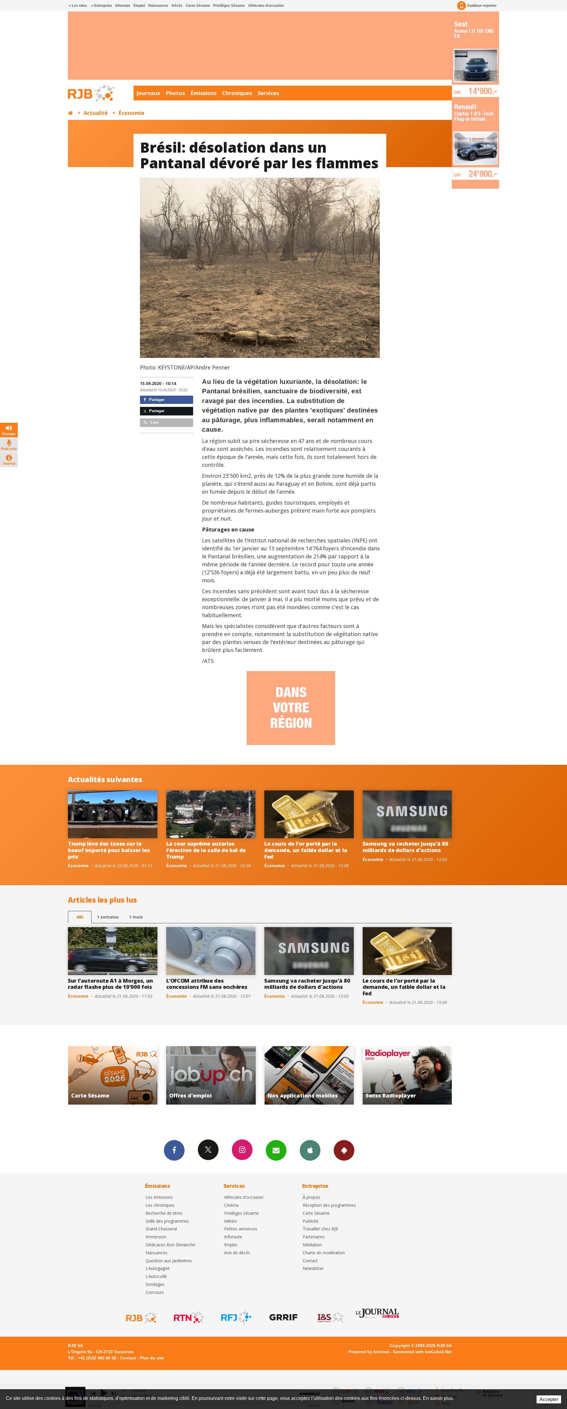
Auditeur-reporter (482, 6)
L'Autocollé (156, 1276)
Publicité (311, 1221)
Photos (175, 93)
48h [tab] (80, 917)
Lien (154, 422)
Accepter (549, 1399)
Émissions (203, 93)
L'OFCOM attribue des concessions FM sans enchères (206, 984)
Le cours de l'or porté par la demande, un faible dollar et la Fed (305, 850)
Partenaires (314, 1237)
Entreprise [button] (102, 6)
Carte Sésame (198, 6)
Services (268, 93)
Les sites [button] (79, 6)
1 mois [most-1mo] (136, 917)
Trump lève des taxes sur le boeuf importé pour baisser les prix (109, 850)
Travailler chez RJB (320, 1229)
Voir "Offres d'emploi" (103, 1075)
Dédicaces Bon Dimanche (170, 1244)
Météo (230, 1221)
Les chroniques (160, 1205)
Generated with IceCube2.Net (422, 1351)
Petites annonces (240, 1229)
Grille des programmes (167, 1221)
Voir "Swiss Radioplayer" (300, 1075)
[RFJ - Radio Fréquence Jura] (235, 1317)
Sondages (155, 1284)
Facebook (174, 1150)
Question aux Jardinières (169, 1260)
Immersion (156, 1237)
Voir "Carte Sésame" (398, 1075)
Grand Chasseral (161, 1229)
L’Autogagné (158, 1268)
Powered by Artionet (368, 1351)
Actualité (96, 112)
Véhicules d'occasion (266, 6)
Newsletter (313, 1268)
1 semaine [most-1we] (108, 917)
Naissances (158, 6)
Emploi (139, 6)
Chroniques (237, 93)
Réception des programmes (329, 1205)
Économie (131, 112)
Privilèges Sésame (229, 6)
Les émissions (159, 1197)
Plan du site (152, 1358)
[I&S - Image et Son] (330, 1317)
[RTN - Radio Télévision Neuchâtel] (188, 1317)
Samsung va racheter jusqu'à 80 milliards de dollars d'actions (405, 847)
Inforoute (122, 6)
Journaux (148, 93)
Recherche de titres (164, 1213)
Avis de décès (237, 1252)
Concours (155, 1292)
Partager (156, 399)
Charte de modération (324, 1252)
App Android (344, 1150)
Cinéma (231, 1205)
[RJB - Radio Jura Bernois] (141, 1317)
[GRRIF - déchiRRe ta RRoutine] (282, 1317)
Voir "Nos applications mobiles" (201, 1075)
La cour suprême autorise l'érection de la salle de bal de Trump (206, 850)
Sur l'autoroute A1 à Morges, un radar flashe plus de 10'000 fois (110, 984)
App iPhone (310, 1150)
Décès (177, 6)
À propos (311, 1197)
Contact (310, 1260)
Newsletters (276, 1150)
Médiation (312, 1244)
